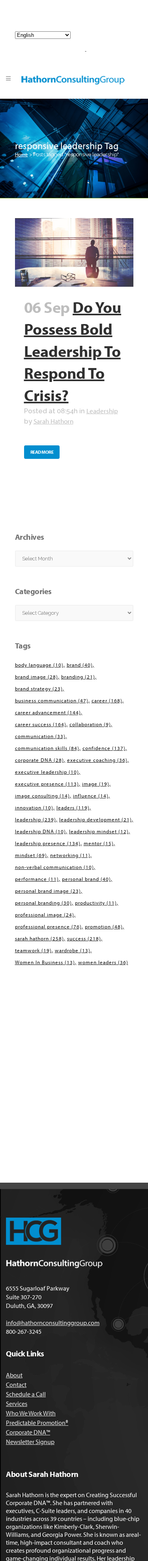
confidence (104, 748)
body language (39, 665)
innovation (34, 807)
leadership (35, 819)
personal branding (43, 902)
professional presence (48, 926)
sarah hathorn (39, 938)
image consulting (42, 795)
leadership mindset (99, 831)
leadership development (95, 819)
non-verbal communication (54, 867)
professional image (44, 914)
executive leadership (47, 772)
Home (21, 154)
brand (80, 665)
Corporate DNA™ (28, 1432)
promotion (104, 926)
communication (40, 736)
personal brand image (48, 891)
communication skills (47, 748)
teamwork (33, 950)
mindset (31, 855)
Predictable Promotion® (37, 1423)
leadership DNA (40, 831)
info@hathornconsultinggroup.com (77, 19)
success (84, 938)
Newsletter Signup (30, 1442)
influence (91, 795)
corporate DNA (39, 760)
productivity (96, 902)
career (107, 700)
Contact (16, 1384)
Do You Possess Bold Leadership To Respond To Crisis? (73, 351)
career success (40, 724)
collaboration (90, 724)
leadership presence (48, 843)
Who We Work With (31, 1413)
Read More (42, 452)
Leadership (102, 411)
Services (16, 1404)
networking (70, 855)
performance (37, 879)
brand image (36, 676)
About (14, 1375)
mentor (99, 843)
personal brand (86, 879)
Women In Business (45, 962)
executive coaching (97, 760)
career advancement (48, 712)
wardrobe (72, 950)
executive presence (47, 783)
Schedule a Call (26, 1394)
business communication (51, 700)
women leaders (103, 962)
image (95, 783)
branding (78, 676)
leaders (73, 807)
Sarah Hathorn (53, 421)
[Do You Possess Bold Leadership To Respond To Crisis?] (74, 252)
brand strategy (39, 688)
